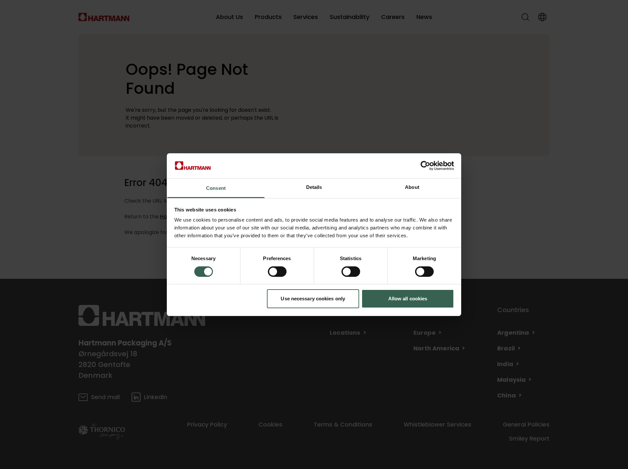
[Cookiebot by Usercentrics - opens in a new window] (425, 166)
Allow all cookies (407, 298)
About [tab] (412, 187)
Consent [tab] (216, 188)
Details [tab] (314, 187)
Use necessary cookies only (313, 298)
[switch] (277, 271)
